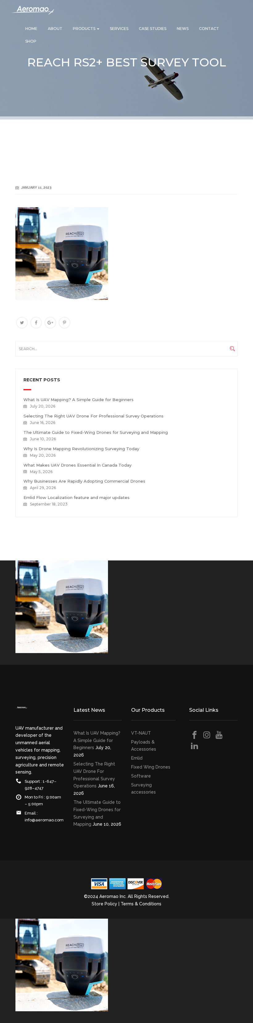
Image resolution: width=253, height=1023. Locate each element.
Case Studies (152, 28)
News (183, 28)
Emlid (137, 758)
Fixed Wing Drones (150, 767)
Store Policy (104, 903)
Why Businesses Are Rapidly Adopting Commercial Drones (84, 481)
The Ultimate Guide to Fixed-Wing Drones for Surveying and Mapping (95, 432)
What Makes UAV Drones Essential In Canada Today (77, 465)
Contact (209, 28)
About (55, 28)
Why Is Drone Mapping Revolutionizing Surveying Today (81, 448)
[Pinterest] (64, 323)
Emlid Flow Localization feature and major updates (76, 497)
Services (119, 28)
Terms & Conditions (141, 903)
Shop (30, 41)
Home (31, 28)
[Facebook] (36, 323)
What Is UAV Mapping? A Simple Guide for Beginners (78, 399)
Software (141, 776)
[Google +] (50, 323)
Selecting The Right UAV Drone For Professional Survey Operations (93, 415)
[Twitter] (22, 323)
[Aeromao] (32, 15)
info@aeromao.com (44, 820)
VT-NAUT (141, 733)
